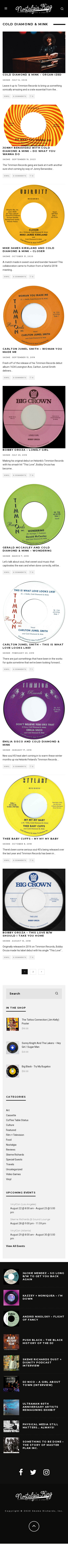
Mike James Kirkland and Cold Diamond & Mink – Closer (28, 249)
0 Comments (19, 96)
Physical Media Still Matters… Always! (40, 1426)
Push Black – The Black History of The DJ (43, 1341)
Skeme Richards (15, 1154)
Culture (10, 1125)
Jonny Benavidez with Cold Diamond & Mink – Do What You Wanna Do (29, 151)
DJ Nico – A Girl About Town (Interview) (42, 1383)
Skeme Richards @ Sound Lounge (30, 1219)
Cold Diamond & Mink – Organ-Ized (32, 74)
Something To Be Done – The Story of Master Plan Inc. (43, 1444)
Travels (10, 1164)
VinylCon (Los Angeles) (23, 1204)
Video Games (13, 1174)
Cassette (11, 1115)
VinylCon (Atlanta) (20, 1230)
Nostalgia (11, 1144)
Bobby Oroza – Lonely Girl (26, 449)
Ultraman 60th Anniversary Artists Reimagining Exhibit (40, 1407)
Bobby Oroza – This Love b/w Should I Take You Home (27, 934)
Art (8, 1110)
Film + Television (15, 1135)
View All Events (15, 1246)
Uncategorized (14, 1169)
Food (9, 1139)
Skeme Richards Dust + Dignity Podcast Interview (42, 1362)
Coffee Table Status (17, 1120)
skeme (6, 80)
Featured (11, 1130)
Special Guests (14, 1159)
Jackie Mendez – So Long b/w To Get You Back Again (43, 1276)
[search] (56, 994)
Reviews (10, 1149)
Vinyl (6, 96)
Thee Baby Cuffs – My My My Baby (31, 838)
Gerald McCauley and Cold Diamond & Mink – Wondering (27, 549)
